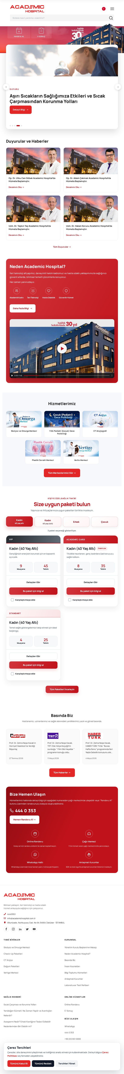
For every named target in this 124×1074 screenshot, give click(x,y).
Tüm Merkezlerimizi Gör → (62, 472)
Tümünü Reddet (43, 1063)
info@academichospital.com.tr (21, 918)
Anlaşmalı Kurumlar (74, 979)
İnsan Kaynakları (72, 966)
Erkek (76, 521)
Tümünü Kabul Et (19, 1063)
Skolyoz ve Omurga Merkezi (17, 947)
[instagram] (13, 929)
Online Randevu (72, 1004)
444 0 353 (25, 810)
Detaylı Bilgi (20, 109)
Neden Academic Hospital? (77, 953)
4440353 (11, 914)
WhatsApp (70, 1026)
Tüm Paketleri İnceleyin (62, 689)
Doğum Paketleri (11, 966)
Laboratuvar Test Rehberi (77, 985)
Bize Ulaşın (71, 1018)
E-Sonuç (69, 1010)
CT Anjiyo (8, 960)
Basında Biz (70, 960)
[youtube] (34, 929)
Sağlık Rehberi (12, 997)
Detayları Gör (33, 582)
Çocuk (104, 521)
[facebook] (6, 929)
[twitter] (27, 929)
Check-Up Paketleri (13, 953)
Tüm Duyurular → (62, 246)
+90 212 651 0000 (73, 1039)
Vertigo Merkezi (11, 972)
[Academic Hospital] (19, 896)
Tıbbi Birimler (12, 939)
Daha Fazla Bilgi (22, 308)
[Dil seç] (103, 8)
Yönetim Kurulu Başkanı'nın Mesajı (81, 947)
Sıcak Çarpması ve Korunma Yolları (20, 1004)
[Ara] (111, 18)
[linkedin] (20, 929)
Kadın (19, 521)
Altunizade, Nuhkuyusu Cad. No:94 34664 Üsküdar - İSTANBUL (36, 922)
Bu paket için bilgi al (33, 591)
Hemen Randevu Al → (24, 819)
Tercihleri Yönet (66, 1063)
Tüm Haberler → (62, 772)
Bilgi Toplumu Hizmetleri (76, 972)
